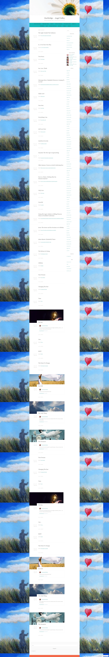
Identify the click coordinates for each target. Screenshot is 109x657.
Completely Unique (69, 36)
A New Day (68, 40)
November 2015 (69, 243)
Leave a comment (40, 39)
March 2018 (68, 181)
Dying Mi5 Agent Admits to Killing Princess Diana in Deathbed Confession (52, 218)
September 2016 (69, 221)
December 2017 (69, 188)
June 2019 (68, 155)
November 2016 (69, 217)
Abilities (40, 263)
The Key (40, 322)
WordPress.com (69, 270)
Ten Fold (40, 386)
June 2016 (68, 228)
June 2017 (68, 201)
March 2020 (68, 135)
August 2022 (68, 70)
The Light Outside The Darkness (47, 33)
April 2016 (68, 232)
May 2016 (68, 230)
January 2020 (68, 139)
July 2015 (68, 250)
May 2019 (68, 157)
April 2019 (68, 159)
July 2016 (68, 226)
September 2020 (69, 121)
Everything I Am (42, 117)
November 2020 (69, 117)
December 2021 (69, 88)
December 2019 (69, 141)
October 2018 (69, 166)
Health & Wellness (37, 23)
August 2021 (68, 97)
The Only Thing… (43, 413)
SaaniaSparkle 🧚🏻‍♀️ (71, 64)
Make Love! (41, 93)
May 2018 (68, 177)
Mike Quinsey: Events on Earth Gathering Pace (50, 165)
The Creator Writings (44, 325)
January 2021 (68, 112)
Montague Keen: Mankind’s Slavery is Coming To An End (50, 84)
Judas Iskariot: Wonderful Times (46, 239)
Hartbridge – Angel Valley (54, 18)
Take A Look (68, 38)
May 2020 (68, 130)
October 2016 (69, 219)
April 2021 (68, 106)
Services (51, 23)
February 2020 (69, 137)
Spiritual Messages (58, 23)
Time (39, 298)
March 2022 (68, 81)
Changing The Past (43, 286)
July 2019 (68, 152)
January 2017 (68, 212)
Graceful (40, 202)
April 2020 (68, 132)
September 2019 (69, 148)
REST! (39, 351)
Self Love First (42, 129)
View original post (41, 330)
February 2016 (69, 237)
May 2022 (68, 77)
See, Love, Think (42, 68)
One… (39, 339)
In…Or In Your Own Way (44, 44)
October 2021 (69, 92)
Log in (67, 264)
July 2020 (68, 126)
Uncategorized (69, 256)
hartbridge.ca (71, 59)
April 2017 (68, 206)
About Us (73, 23)
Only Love (41, 190)
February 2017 (69, 210)
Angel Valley (35, 60)
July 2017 (68, 199)
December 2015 (69, 241)
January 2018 (68, 186)
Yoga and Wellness (67, 23)
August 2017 (68, 197)
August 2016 (68, 223)
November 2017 (69, 190)
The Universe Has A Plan (70, 42)
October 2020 (69, 119)
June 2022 (68, 75)
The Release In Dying (44, 251)
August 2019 (68, 150)
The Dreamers (42, 441)
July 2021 (68, 99)
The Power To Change (44, 363)
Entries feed (68, 266)
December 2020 (69, 115)
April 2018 (68, 179)
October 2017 (69, 192)
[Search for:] (72, 30)
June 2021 (68, 101)
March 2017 (68, 208)
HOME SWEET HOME (45, 23)
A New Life (68, 49)
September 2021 (69, 95)
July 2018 (68, 172)
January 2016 (68, 239)
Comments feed (69, 268)
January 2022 (68, 86)
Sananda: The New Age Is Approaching (48, 152)
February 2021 (69, 110)
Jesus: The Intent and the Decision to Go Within (51, 227)
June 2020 (68, 128)
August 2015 (68, 248)
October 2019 (69, 146)
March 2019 (68, 161)
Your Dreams (41, 275)
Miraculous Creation (69, 47)
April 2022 (68, 79)
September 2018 (69, 168)
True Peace (41, 56)
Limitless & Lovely (43, 141)
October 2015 (69, 246)
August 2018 (68, 170)
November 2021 (69, 90)
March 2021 (68, 108)
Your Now (40, 105)
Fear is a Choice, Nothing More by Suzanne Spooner (49, 181)
